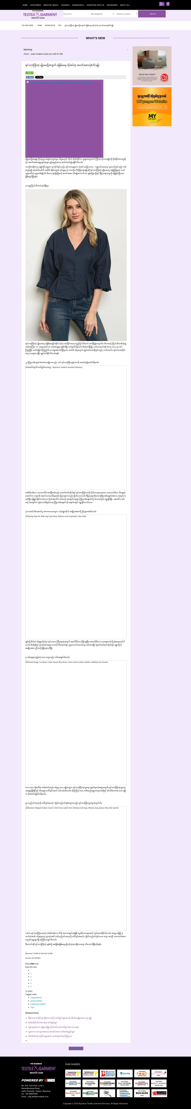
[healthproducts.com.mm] (73, 1084)
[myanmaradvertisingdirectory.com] (108, 1084)
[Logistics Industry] (108, 1094)
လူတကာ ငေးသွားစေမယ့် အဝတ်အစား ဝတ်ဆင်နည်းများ (51, 1031)
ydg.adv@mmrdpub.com (38, 1096)
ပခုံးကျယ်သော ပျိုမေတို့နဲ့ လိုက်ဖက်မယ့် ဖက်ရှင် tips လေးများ (53, 1027)
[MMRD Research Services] (159, 1094)
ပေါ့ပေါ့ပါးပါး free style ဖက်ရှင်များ (42, 1022)
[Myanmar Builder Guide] (142, 1094)
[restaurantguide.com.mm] (73, 1094)
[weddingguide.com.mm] (159, 1074)
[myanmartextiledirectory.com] (159, 1084)
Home (25, 5)
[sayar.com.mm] (125, 1074)
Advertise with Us (95, 5)
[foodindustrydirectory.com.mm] (142, 1074)
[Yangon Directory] (73, 1074)
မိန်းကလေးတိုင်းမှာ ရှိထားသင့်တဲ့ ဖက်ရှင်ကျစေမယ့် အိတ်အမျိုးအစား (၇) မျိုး (60, 1018)
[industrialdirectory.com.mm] (91, 1084)
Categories (35, 5)
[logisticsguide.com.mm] (142, 1084)
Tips (29, 73)
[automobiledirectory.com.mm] (125, 1084)
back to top (76, 1048)
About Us (124, 5)
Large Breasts (36, 998)
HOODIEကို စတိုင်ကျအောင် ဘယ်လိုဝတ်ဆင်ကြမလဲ (50, 1036)
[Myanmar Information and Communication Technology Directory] (125, 1094)
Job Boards (112, 5)
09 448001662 (32, 1094)
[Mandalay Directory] (91, 1074)
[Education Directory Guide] (91, 1094)
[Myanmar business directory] (108, 1074)
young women (36, 1001)
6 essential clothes (38, 1004)
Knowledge (77, 5)
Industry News (50, 5)
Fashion (65, 5)
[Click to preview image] (64, 119)
